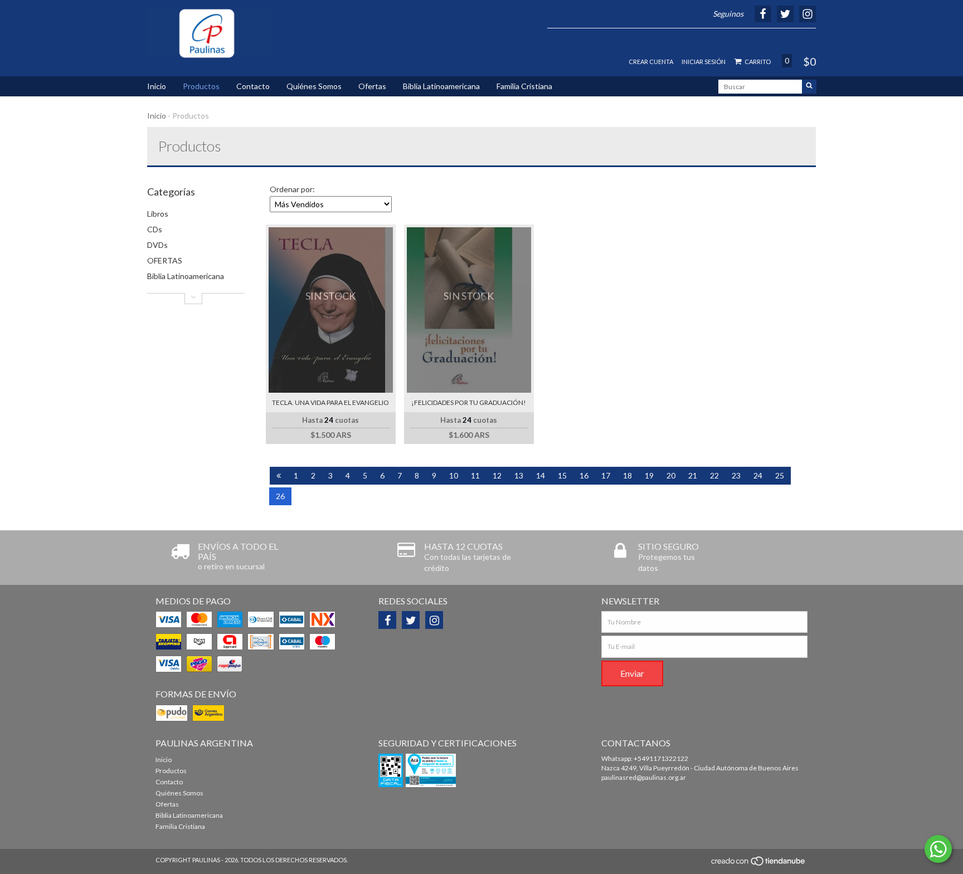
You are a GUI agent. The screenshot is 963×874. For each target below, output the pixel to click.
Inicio (156, 86)
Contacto (253, 86)
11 (475, 475)
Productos (201, 86)
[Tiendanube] (759, 863)
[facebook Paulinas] (387, 620)
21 (692, 475)
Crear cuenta (651, 61)
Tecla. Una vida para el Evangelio (330, 402)
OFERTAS (164, 260)
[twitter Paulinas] (411, 620)
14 (540, 475)
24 (757, 475)
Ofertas (372, 86)
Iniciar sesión (704, 61)
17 (605, 475)
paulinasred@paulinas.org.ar (643, 777)
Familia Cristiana (524, 86)
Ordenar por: (292, 189)
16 (584, 475)
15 (562, 475)
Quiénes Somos (314, 86)
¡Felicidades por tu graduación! (468, 402)
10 (453, 475)
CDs (154, 229)
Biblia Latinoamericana (441, 86)
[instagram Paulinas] (434, 620)
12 (497, 475)
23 (736, 475)
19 (649, 475)
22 (714, 475)
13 (518, 475)
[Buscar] (809, 87)
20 (671, 475)
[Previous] (279, 476)
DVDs (157, 245)
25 (779, 475)
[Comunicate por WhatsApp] (938, 849)
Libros (157, 213)
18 (627, 475)
